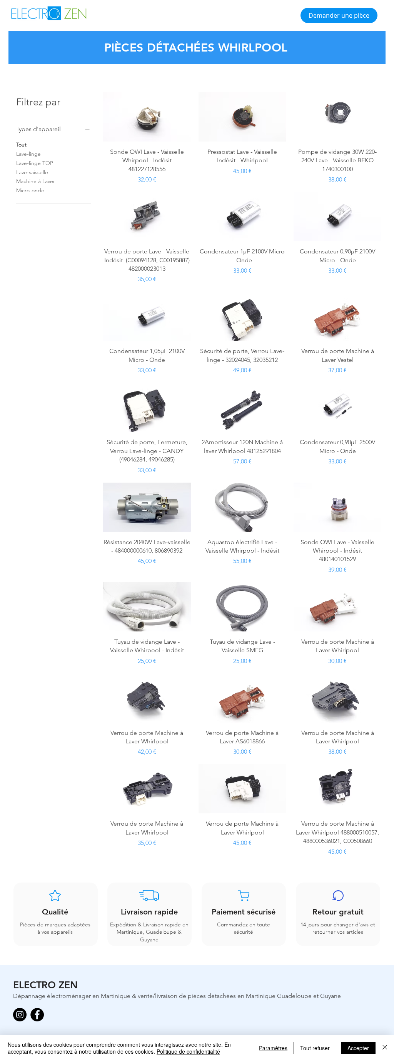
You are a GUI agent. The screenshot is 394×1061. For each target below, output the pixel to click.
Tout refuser (315, 1048)
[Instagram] (20, 1014)
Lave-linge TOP (34, 163)
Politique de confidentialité (188, 1051)
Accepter (358, 1048)
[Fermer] (384, 1048)
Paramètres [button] (273, 1048)
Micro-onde (30, 190)
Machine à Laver (35, 181)
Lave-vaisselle (32, 172)
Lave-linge (28, 153)
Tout (21, 144)
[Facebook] (37, 1014)
